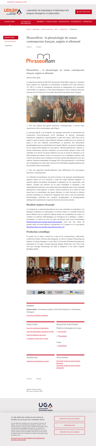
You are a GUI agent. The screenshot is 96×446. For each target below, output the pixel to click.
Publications (51, 21)
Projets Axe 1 (64, 29)
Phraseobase (62, 336)
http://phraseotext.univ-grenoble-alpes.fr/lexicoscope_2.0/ (45, 227)
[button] (16, 2)
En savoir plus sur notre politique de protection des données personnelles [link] (28, 439)
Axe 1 (56, 29)
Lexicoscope (62, 331)
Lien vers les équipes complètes (37, 315)
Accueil (29, 29)
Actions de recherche (26, 22)
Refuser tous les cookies (69, 432)
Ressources (64, 21)
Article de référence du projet (36, 335)
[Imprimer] (34, 47)
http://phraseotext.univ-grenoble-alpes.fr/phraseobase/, (45, 222)
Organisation (8, 45)
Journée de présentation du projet (38, 361)
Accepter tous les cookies (69, 418)
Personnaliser (69, 425)
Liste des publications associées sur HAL (40, 331)
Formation (87, 21)
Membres (41, 21)
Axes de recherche (47, 29)
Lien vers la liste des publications (38, 328)
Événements (76, 21)
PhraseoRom (62, 346)
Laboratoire (9, 21)
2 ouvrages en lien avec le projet (37, 338)
